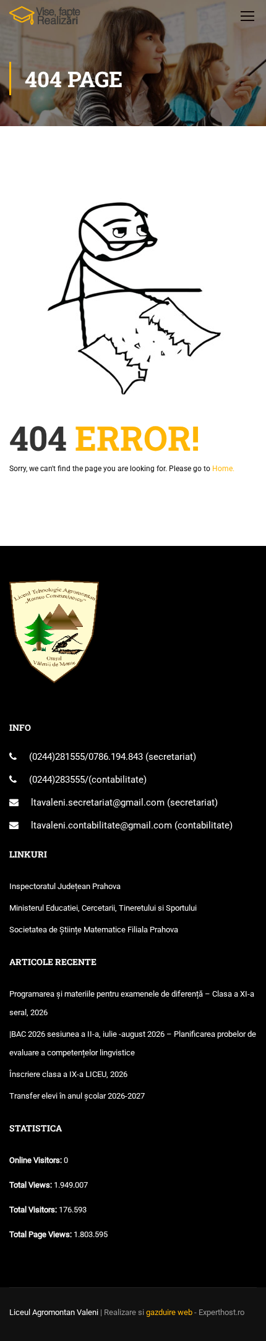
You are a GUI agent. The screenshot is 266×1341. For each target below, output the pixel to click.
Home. (223, 468)
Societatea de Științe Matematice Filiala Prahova (93, 929)
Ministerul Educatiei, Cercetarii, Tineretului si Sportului (103, 908)
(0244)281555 (57, 756)
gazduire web (169, 1312)
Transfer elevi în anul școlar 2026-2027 (77, 1095)
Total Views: (31, 1185)
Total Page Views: (41, 1234)
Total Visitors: (34, 1209)
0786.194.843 (116, 756)
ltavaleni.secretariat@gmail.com (98, 802)
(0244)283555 (57, 779)
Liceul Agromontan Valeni (53, 1312)
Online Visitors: (36, 1160)
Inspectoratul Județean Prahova (65, 886)
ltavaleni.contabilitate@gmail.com (101, 825)
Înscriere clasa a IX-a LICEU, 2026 (68, 1074)
